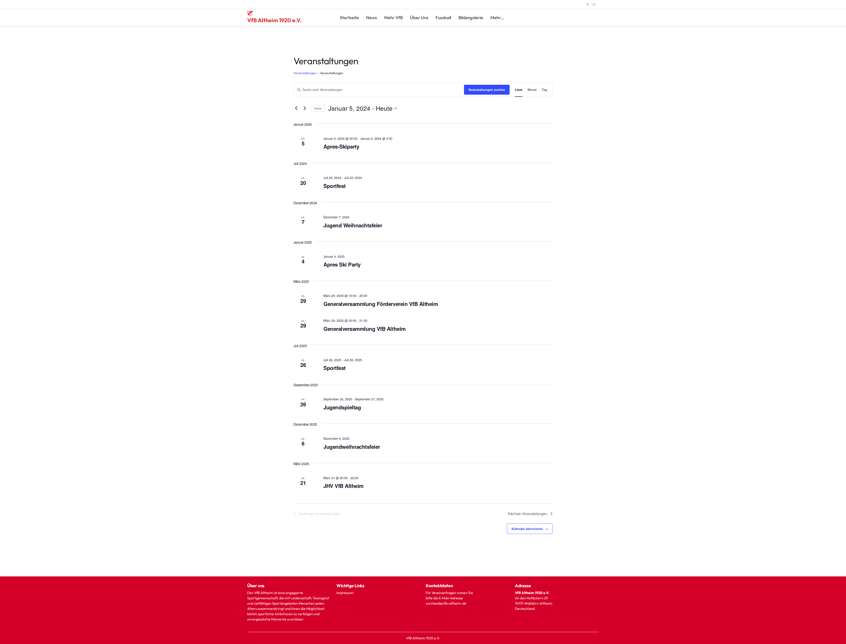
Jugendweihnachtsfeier (351, 446)
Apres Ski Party (342, 264)
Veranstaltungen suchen (486, 89)
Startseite (349, 17)
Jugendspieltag (342, 407)
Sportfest (334, 186)
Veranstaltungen (305, 73)
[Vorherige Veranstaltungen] (296, 108)
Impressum (345, 593)
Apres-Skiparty (341, 146)
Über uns (419, 17)
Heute (317, 108)
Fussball (443, 17)
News (371, 17)
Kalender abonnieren (527, 528)
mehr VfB (393, 17)
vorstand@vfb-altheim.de (446, 603)
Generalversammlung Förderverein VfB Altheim (380, 303)
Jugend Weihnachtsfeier (352, 225)
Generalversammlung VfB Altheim (364, 328)
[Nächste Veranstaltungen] (304, 108)
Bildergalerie (470, 17)
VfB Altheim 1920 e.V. (274, 20)
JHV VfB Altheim (343, 485)
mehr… (497, 17)
